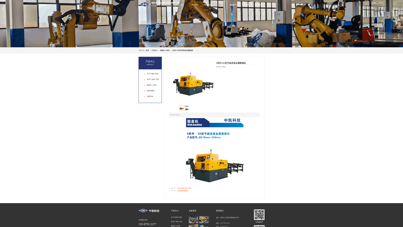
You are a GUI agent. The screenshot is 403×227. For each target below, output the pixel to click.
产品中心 (220, 5)
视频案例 (232, 5)
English (252, 1)
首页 (182, 5)
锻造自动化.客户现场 (181, 188)
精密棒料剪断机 (179, 191)
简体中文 (258, 1)
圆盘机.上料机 (164, 50)
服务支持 (258, 5)
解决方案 (207, 5)
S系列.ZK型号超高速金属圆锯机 (182, 50)
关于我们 (195, 5)
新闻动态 (245, 5)
